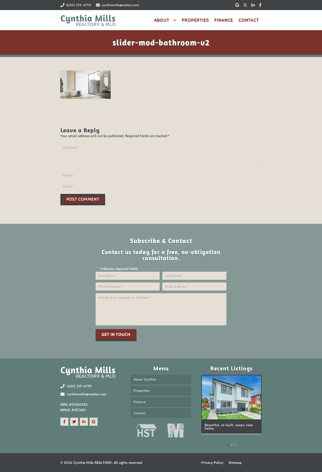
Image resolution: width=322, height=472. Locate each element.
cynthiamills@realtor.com (86, 394)
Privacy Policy (212, 463)
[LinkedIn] (253, 5)
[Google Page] (93, 421)
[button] (173, 20)
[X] (245, 5)
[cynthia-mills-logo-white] (90, 371)
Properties (141, 391)
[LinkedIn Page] (84, 421)
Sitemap (235, 463)
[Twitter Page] (74, 421)
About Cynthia (144, 379)
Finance (139, 402)
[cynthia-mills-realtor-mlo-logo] (88, 20)
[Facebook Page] (64, 421)
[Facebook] (260, 5)
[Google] (237, 5)
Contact (139, 413)
